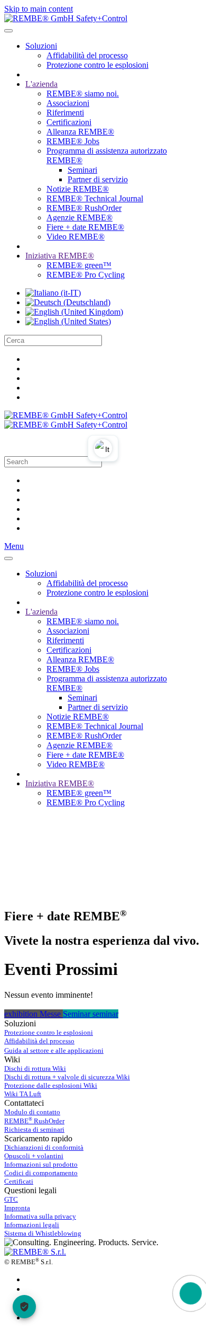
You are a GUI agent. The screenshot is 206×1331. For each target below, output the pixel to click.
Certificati (18, 1181)
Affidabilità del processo (87, 55)
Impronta (17, 1208)
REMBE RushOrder (34, 1121)
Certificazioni (68, 122)
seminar (105, 1013)
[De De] (67, 302)
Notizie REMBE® (77, 188)
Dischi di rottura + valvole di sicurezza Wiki (67, 1077)
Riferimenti (65, 112)
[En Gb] (74, 311)
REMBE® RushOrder (83, 207)
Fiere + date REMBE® (85, 227)
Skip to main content (38, 8)
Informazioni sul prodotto (41, 1164)
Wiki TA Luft (22, 1094)
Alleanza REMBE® (80, 131)
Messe (51, 1013)
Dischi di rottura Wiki (35, 1068)
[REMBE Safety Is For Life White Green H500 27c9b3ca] (35, 1251)
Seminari (82, 169)
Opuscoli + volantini (33, 1156)
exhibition (22, 1013)
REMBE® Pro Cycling (85, 274)
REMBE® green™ (78, 265)
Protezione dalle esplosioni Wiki (50, 1085)
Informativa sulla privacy (40, 1216)
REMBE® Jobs (72, 141)
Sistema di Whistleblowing (42, 1233)
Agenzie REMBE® (79, 217)
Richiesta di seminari (34, 1129)
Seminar (77, 1013)
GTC (11, 1199)
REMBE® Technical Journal (94, 198)
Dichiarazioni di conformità (43, 1147)
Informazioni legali (31, 1225)
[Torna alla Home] (65, 18)
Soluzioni (41, 45)
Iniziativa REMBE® (59, 255)
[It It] (53, 292)
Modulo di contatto (32, 1112)
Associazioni (67, 103)
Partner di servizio (98, 179)
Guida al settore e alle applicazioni (54, 1050)
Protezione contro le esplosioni (97, 64)
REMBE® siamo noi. (82, 93)
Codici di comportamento (41, 1173)
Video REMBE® (75, 236)
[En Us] (68, 321)
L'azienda (41, 83)
